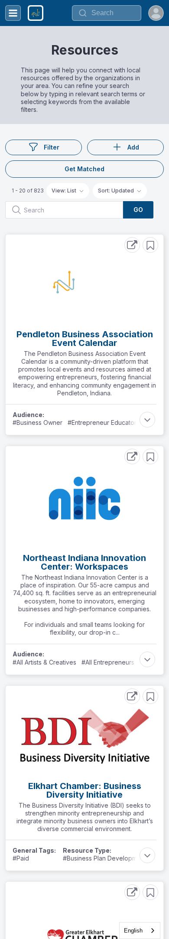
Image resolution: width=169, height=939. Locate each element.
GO (138, 209)
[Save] (150, 245)
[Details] (132, 245)
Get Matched (84, 169)
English (133, 930)
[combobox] (139, 930)
